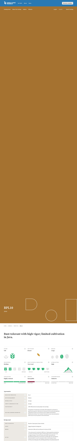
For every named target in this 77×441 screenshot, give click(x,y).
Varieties (16, 325)
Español (60, 9)
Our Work (20, 3)
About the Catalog (16, 9)
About (25, 3)
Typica (29, 426)
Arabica (24, 9)
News (30, 3)
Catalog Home (7, 9)
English (55, 9)
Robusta (30, 9)
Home (6, 325)
